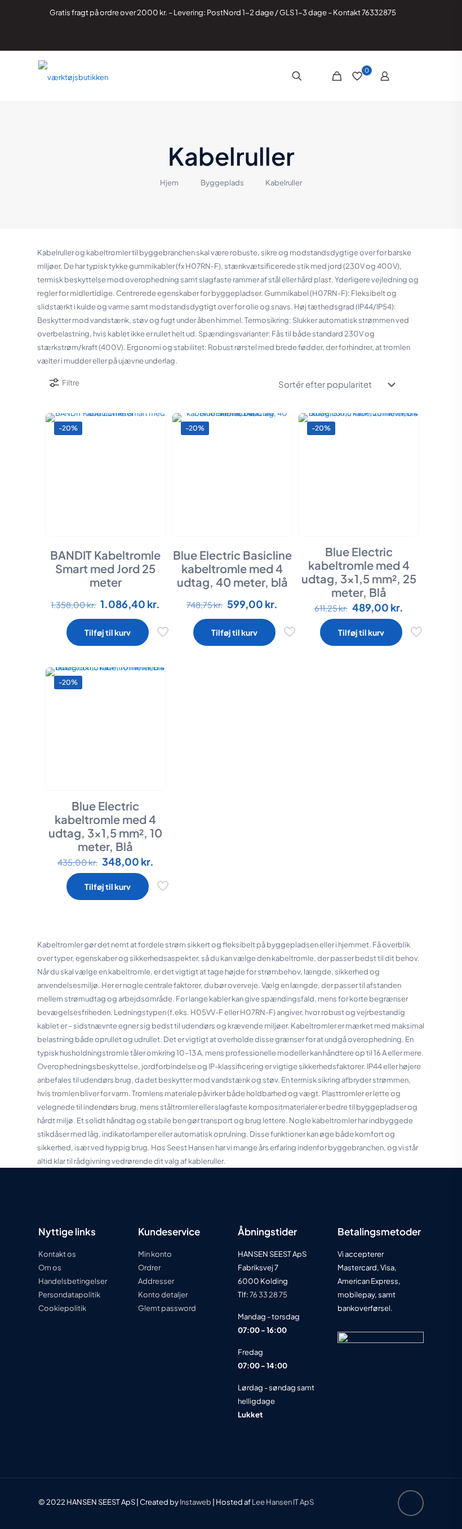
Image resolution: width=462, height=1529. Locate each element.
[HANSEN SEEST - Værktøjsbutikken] (73, 76)
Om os (49, 1267)
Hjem (169, 182)
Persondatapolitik (69, 1294)
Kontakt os (57, 1253)
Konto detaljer (163, 1294)
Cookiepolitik (62, 1308)
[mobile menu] (415, 76)
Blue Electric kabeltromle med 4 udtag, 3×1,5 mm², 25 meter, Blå (358, 571)
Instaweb (195, 1501)
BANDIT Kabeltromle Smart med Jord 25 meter (105, 568)
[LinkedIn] (391, 37)
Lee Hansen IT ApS (283, 1501)
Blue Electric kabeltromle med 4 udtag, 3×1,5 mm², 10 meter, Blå (105, 826)
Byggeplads (222, 182)
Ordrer (149, 1267)
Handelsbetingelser (72, 1281)
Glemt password (167, 1308)
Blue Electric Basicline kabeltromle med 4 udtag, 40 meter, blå (232, 568)
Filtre (70, 382)
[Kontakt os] (406, 37)
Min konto (155, 1253)
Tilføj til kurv (108, 632)
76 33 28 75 (267, 1294)
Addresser (156, 1281)
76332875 (379, 12)
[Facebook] (376, 37)
